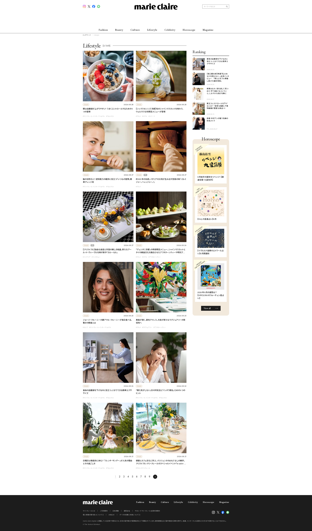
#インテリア (86, 257)
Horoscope (189, 29)
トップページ (87, 35)
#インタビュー (96, 257)
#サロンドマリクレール (143, 468)
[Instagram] (84, 6)
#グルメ (138, 116)
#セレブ (85, 327)
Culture (135, 29)
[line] (98, 6)
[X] (89, 6)
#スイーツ (152, 116)
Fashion (103, 29)
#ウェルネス (110, 116)
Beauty (119, 29)
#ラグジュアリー (147, 327)
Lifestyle (152, 29)
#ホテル (144, 116)
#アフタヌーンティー (155, 257)
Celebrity (170, 29)
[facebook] (93, 6)
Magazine (208, 29)
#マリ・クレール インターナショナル (94, 116)
